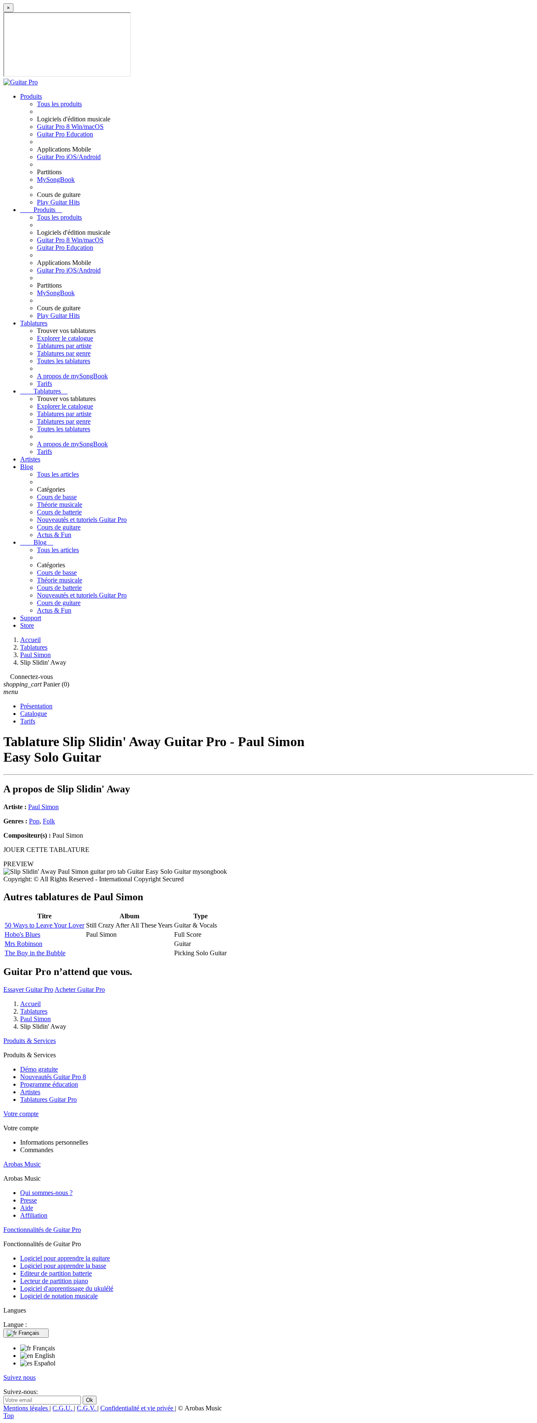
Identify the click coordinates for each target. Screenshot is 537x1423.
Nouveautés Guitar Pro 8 (53, 1076)
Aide (26, 1207)
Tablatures (33, 323)
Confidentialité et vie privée (137, 1408)
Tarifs (44, 383)
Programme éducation (49, 1084)
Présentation (36, 706)
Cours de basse (57, 497)
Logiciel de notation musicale (59, 1296)
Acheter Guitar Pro (80, 989)
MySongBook (56, 179)
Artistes (30, 459)
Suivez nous (19, 1377)
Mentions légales (26, 1408)
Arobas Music (22, 1164)
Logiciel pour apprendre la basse (63, 1265)
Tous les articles (58, 474)
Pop (34, 821)
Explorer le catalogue (65, 338)
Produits (31, 96)
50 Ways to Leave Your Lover (44, 925)
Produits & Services (29, 1040)
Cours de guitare (59, 527)
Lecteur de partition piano (54, 1280)
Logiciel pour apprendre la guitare (65, 1258)
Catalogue (33, 713)
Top (8, 1415)
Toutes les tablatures (63, 360)
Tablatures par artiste (64, 345)
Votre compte (21, 1113)
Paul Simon (43, 806)
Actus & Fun (54, 534)
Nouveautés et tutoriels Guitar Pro (82, 519)
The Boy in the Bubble (35, 953)
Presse (28, 1200)
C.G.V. (87, 1408)
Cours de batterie (59, 512)
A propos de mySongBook (72, 376)
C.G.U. (63, 1408)
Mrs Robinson (23, 943)
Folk (49, 821)
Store (27, 625)
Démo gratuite (39, 1069)
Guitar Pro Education (65, 134)
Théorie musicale (59, 504)
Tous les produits (59, 103)
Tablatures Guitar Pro (48, 1099)
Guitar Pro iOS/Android (69, 156)
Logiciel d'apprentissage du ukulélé (66, 1288)
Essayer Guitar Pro (28, 989)
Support (30, 617)
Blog (26, 466)
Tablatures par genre (64, 353)
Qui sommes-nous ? (46, 1192)
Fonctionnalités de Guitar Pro (42, 1229)
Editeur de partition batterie (56, 1273)
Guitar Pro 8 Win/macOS (70, 126)
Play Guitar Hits (58, 202)
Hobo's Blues (22, 934)
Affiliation (33, 1215)
